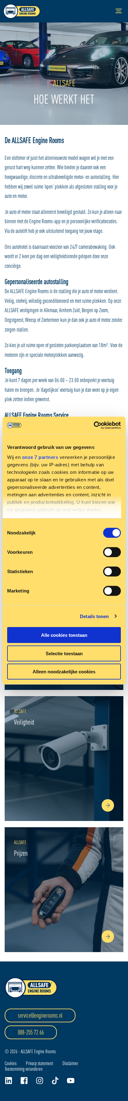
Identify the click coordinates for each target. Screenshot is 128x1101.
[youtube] (71, 1080)
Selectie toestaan (64, 653)
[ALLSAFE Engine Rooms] (21, 11)
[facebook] (24, 1080)
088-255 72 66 (31, 1032)
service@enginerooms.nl (40, 1015)
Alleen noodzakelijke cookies (64, 671)
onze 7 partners (40, 457)
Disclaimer (70, 1063)
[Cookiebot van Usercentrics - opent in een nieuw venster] (93, 425)
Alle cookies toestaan (64, 635)
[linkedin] (8, 1080)
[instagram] (39, 1080)
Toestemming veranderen (24, 1069)
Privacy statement (39, 1063)
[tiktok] (55, 1080)
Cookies (10, 1063)
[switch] (112, 552)
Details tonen (94, 616)
